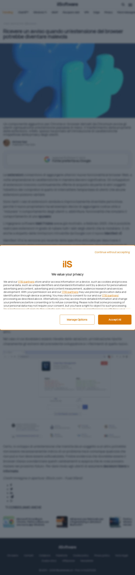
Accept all (115, 319)
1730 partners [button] (26, 282)
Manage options (77, 319)
